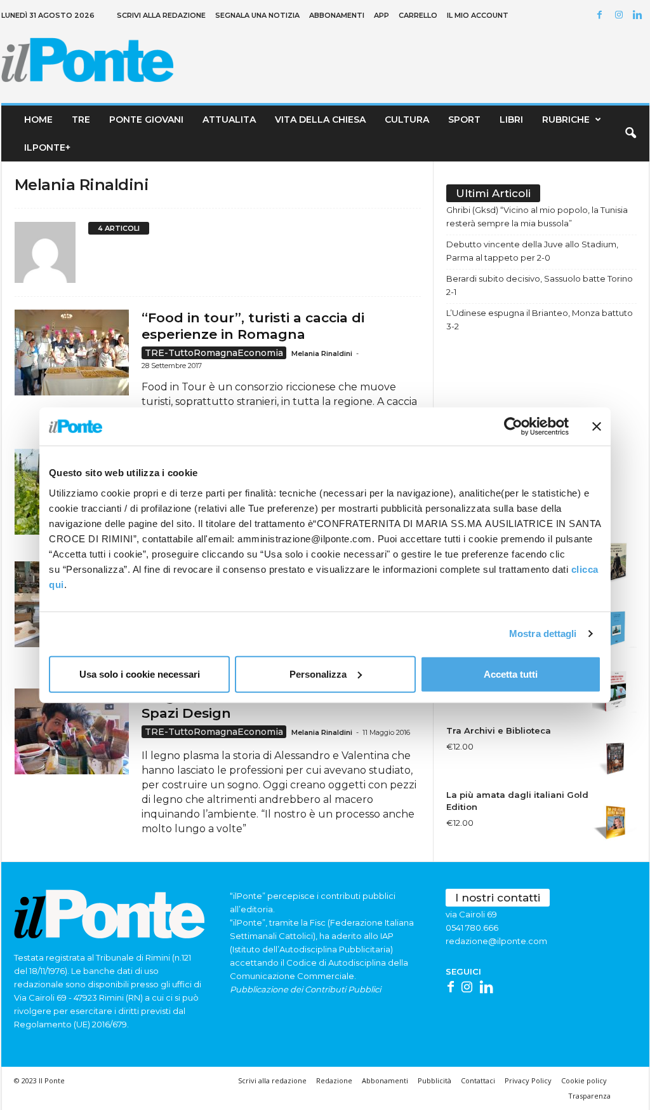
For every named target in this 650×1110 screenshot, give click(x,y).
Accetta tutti (511, 673)
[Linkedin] (639, 15)
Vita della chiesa (320, 119)
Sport (464, 119)
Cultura (407, 119)
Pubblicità (434, 1080)
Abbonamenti (336, 15)
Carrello (418, 15)
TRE (81, 119)
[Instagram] (620, 15)
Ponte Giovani (146, 119)
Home (38, 119)
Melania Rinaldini (321, 353)
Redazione (334, 1080)
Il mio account (477, 15)
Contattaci (478, 1080)
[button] (630, 133)
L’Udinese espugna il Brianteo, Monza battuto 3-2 (539, 319)
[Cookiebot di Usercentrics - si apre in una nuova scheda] (513, 426)
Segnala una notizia (257, 15)
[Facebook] (601, 15)
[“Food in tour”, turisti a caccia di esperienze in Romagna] (72, 352)
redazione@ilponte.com (496, 941)
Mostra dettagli (543, 633)
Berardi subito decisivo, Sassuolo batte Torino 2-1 (539, 285)
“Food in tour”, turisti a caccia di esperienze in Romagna (253, 326)
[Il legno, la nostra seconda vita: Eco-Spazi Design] (72, 731)
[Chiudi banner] (596, 426)
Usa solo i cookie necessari (139, 673)
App (381, 15)
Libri (511, 119)
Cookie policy (584, 1080)
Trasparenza (589, 1095)
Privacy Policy (528, 1080)
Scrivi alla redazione (161, 15)
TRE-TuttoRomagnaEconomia (214, 353)
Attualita (229, 119)
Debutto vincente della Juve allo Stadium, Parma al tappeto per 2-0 (532, 251)
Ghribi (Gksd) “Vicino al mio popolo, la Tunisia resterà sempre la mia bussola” (537, 216)
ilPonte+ (47, 147)
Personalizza (318, 673)
